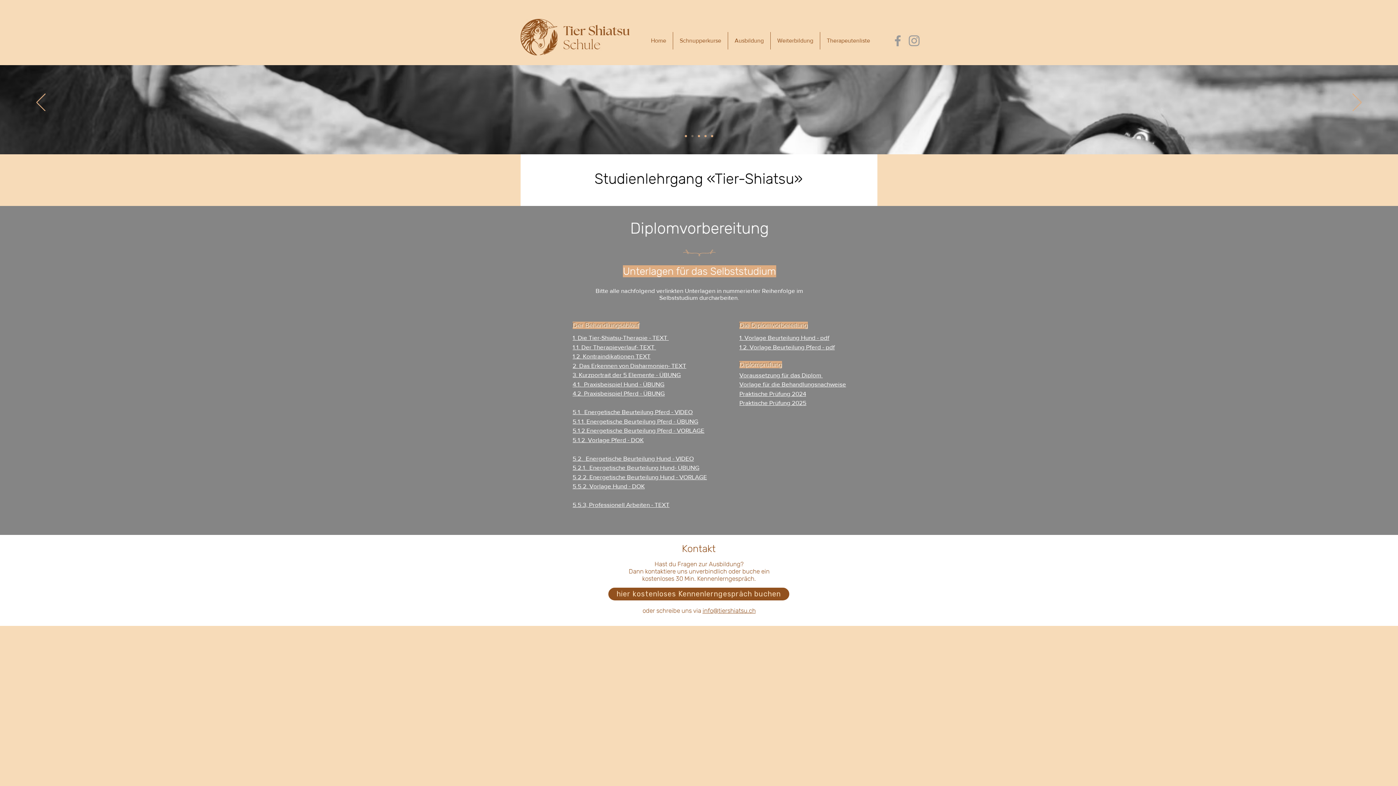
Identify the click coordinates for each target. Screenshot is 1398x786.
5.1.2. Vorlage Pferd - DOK (608, 439)
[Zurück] (41, 103)
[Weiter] (1357, 103)
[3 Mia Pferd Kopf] (699, 136)
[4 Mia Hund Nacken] (705, 136)
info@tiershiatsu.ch (729, 610)
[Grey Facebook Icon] (897, 40)
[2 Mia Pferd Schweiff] (692, 136)
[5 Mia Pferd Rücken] (712, 136)
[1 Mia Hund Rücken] (686, 136)
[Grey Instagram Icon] (914, 40)
